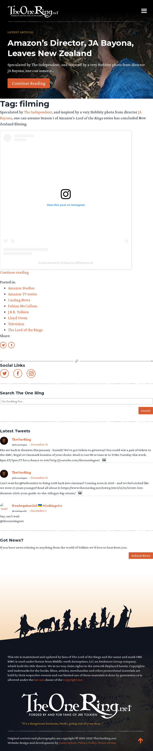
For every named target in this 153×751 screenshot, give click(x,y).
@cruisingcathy (19, 511)
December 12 (39, 477)
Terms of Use (107, 743)
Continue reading (14, 272)
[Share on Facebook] (11, 345)
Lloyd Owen (17, 318)
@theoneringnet (19, 444)
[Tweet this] (3, 345)
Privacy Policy (87, 743)
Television (16, 324)
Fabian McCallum (22, 306)
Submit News (140, 555)
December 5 (38, 510)
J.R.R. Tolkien (18, 312)
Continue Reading (28, 83)
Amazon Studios (21, 288)
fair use (39, 680)
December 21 (39, 444)
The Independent (38, 112)
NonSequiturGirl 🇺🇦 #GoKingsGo (37, 506)
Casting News (19, 300)
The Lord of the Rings (25, 330)
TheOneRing (21, 439)
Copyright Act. (73, 680)
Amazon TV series (22, 294)
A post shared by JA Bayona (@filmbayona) (65, 262)
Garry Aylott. (68, 743)
